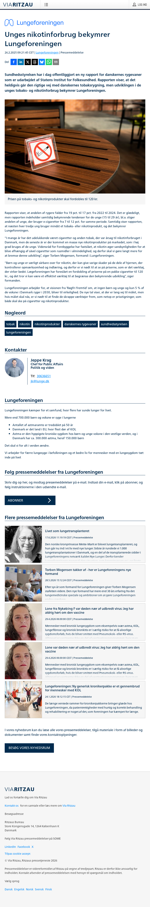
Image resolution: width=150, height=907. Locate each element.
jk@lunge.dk (40, 381)
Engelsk (19, 889)
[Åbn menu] (47, 4)
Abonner (15, 500)
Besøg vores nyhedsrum (29, 748)
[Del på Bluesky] (42, 62)
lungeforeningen (18, 332)
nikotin (25, 324)
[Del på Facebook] (14, 62)
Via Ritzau (68, 805)
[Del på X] (28, 62)
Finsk (48, 889)
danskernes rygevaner (80, 324)
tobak (10, 324)
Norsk (29, 889)
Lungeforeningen (47, 52)
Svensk (39, 889)
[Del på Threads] (35, 62)
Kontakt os (12, 805)
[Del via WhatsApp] (49, 62)
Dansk (9, 889)
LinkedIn (10, 846)
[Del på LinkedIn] (21, 62)
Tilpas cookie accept (17, 853)
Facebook (24, 846)
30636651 (44, 376)
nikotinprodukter (47, 324)
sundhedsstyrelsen (114, 324)
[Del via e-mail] (56, 62)
